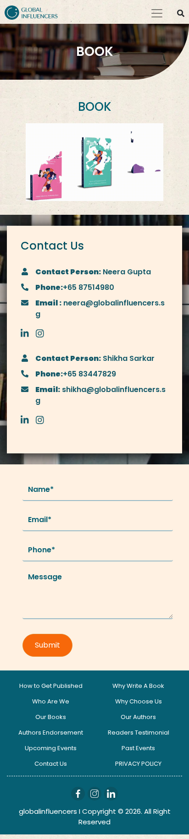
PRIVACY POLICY (138, 763)
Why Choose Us (138, 701)
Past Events (138, 748)
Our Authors (138, 717)
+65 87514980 (88, 287)
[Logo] (31, 12)
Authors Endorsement (50, 732)
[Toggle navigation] (157, 13)
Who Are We (50, 701)
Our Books (50, 717)
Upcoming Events (51, 748)
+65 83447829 (89, 374)
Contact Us (50, 763)
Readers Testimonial (138, 732)
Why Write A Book (138, 685)
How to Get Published (51, 685)
